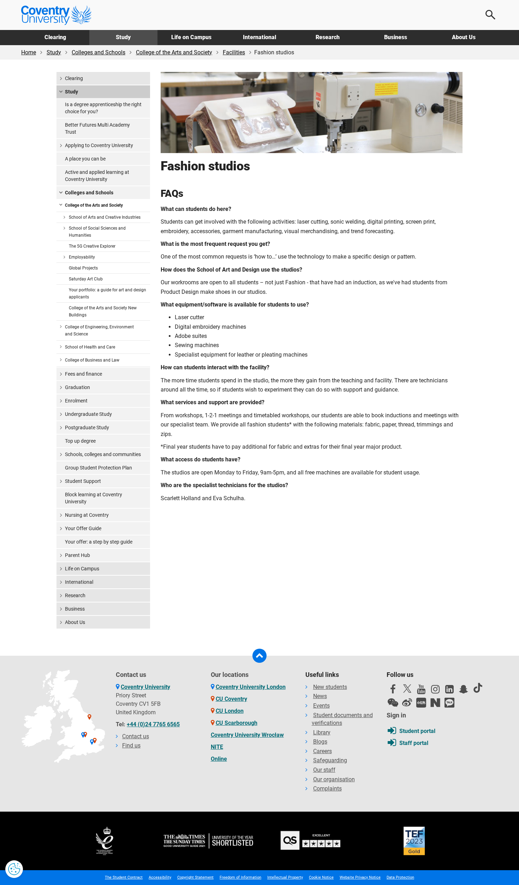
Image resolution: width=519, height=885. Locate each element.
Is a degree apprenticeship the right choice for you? (103, 108)
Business (395, 37)
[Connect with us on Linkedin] (449, 691)
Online (219, 759)
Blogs (320, 741)
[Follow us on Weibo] (407, 703)
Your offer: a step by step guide (98, 542)
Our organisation (334, 779)
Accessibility (160, 877)
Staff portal (413, 743)
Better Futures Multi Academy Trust (97, 128)
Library (321, 732)
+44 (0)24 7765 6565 (153, 724)
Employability (82, 257)
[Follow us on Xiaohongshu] (421, 703)
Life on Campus (191, 37)
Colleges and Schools (98, 52)
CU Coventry (231, 699)
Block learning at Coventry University (93, 498)
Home (28, 52)
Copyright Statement (195, 877)
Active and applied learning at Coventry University (97, 175)
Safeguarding (330, 760)
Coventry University (145, 687)
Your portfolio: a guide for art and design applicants (107, 293)
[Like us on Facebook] (393, 691)
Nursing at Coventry (87, 515)
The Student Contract (124, 877)
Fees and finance (83, 374)
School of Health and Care (90, 347)
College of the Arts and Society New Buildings (103, 311)
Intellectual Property (285, 877)
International (259, 37)
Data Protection (400, 877)
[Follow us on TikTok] (477, 688)
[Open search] (491, 15)
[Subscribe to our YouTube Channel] (421, 691)
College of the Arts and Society (174, 52)
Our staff (324, 769)
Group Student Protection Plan (98, 468)
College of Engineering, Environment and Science (99, 331)
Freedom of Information (240, 877)
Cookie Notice (321, 877)
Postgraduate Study (87, 427)
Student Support (83, 481)
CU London (230, 711)
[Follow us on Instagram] (435, 691)
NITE (217, 747)
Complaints (327, 788)
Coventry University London (251, 687)
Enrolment (76, 401)
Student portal (417, 731)
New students (330, 687)
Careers (322, 751)
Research (328, 37)
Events (321, 705)
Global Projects (83, 268)
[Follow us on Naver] (435, 703)
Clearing (55, 37)
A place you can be (85, 159)
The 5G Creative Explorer (92, 246)
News (320, 696)
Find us (131, 745)
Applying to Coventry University (99, 145)
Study (123, 37)
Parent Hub (77, 555)
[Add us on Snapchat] (463, 691)
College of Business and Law (92, 360)
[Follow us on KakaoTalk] (449, 703)
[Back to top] (259, 656)
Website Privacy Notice (360, 877)
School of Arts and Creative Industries (105, 217)
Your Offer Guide (83, 528)
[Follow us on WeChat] (393, 703)
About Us (464, 37)
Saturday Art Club (86, 279)
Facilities (234, 52)
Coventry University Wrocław (247, 735)
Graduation (77, 387)
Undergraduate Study (88, 414)
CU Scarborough (236, 723)
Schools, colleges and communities (103, 454)
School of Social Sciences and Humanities (97, 232)
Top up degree (80, 441)
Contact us (135, 736)
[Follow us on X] (407, 688)
